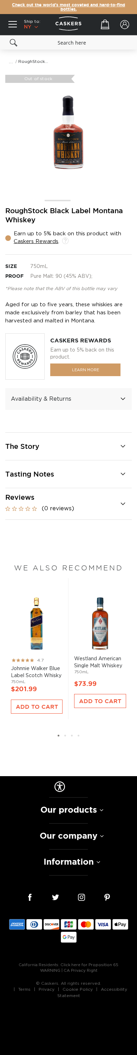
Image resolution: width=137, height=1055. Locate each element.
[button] (55, 201)
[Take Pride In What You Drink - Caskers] (68, 25)
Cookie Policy (78, 989)
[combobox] (68, 42)
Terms (24, 989)
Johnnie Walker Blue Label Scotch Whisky (36, 638)
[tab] (68, 399)
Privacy (46, 989)
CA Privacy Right (80, 970)
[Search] (14, 42)
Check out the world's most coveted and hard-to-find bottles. (68, 7)
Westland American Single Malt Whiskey (100, 635)
